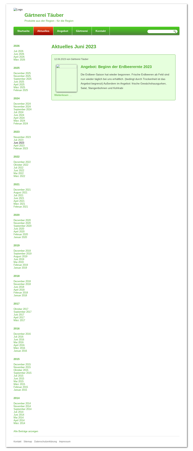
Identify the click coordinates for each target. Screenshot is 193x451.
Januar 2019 (20, 267)
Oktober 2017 (21, 309)
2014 (17, 398)
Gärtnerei (82, 30)
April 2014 (19, 420)
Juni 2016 (19, 339)
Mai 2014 (19, 417)
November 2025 (22, 76)
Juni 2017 (19, 314)
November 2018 (22, 284)
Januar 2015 (20, 389)
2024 (17, 98)
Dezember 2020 (22, 220)
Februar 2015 (21, 387)
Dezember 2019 (22, 250)
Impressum (64, 441)
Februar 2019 (21, 264)
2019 (17, 245)
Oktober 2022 (21, 164)
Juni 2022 (19, 170)
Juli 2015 (18, 375)
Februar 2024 (21, 123)
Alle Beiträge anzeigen (26, 431)
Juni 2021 (19, 198)
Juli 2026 (18, 51)
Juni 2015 (19, 378)
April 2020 (19, 231)
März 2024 (19, 120)
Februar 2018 (21, 292)
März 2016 (19, 348)
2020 (17, 214)
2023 (17, 131)
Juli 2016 (18, 336)
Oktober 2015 (21, 370)
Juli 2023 (18, 140)
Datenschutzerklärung (45, 441)
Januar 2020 (20, 237)
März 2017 (19, 320)
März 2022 (19, 176)
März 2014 (19, 423)
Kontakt (101, 30)
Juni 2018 (19, 287)
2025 (17, 67)
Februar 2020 (21, 234)
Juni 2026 (19, 54)
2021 (17, 184)
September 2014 (22, 409)
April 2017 (19, 317)
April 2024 (19, 117)
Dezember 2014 (22, 403)
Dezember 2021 (22, 189)
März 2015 (19, 384)
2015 (17, 359)
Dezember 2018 (22, 281)
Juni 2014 (19, 414)
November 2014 (22, 406)
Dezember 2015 (22, 364)
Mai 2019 (19, 262)
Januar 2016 (20, 350)
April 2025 (19, 84)
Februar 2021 (21, 206)
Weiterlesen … (63, 94)
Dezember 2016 (22, 333)
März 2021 (19, 203)
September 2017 (22, 311)
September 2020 (22, 225)
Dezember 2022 (22, 162)
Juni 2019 (19, 259)
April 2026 (19, 56)
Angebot (62, 30)
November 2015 (22, 367)
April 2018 (19, 289)
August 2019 (20, 256)
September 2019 (22, 253)
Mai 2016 (19, 342)
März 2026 (19, 59)
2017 (17, 303)
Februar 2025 (21, 90)
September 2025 (22, 78)
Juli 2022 (18, 167)
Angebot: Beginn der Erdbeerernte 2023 (116, 67)
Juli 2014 (18, 411)
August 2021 (20, 192)
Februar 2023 (21, 148)
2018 (17, 275)
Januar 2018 (20, 295)
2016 (17, 328)
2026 (17, 45)
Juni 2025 (19, 81)
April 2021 (19, 201)
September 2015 (22, 372)
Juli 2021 (18, 195)
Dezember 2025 (22, 73)
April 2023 (19, 145)
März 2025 (19, 87)
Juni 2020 (19, 228)
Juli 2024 (18, 112)
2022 (17, 156)
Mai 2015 (19, 381)
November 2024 (22, 106)
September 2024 (22, 109)
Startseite (23, 30)
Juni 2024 (19, 115)
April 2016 (19, 345)
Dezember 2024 (22, 103)
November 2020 (22, 223)
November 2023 (22, 137)
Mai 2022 (19, 173)
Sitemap (28, 441)
